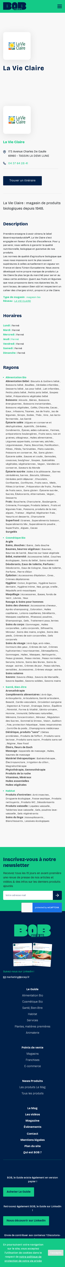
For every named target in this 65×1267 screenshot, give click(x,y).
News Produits (32, 1081)
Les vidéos (32, 1114)
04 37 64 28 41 (18, 163)
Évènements (32, 1127)
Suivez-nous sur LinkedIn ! (18, 971)
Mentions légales (33, 1140)
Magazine (32, 1120)
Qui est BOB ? (32, 1152)
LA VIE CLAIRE (22, 300)
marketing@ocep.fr (18, 977)
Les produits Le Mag (32, 1087)
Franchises (32, 1060)
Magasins (33, 1053)
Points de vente (32, 1047)
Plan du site (32, 1146)
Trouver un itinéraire (22, 180)
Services (32, 1020)
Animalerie (32, 1032)
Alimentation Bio (32, 995)
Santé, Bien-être (32, 1008)
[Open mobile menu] (59, 6)
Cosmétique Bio (32, 1001)
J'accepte (56, 1252)
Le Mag (32, 1108)
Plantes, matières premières (32, 1026)
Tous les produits (33, 1093)
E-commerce (32, 1066)
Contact (32, 1133)
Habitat (32, 1014)
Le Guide (32, 989)
